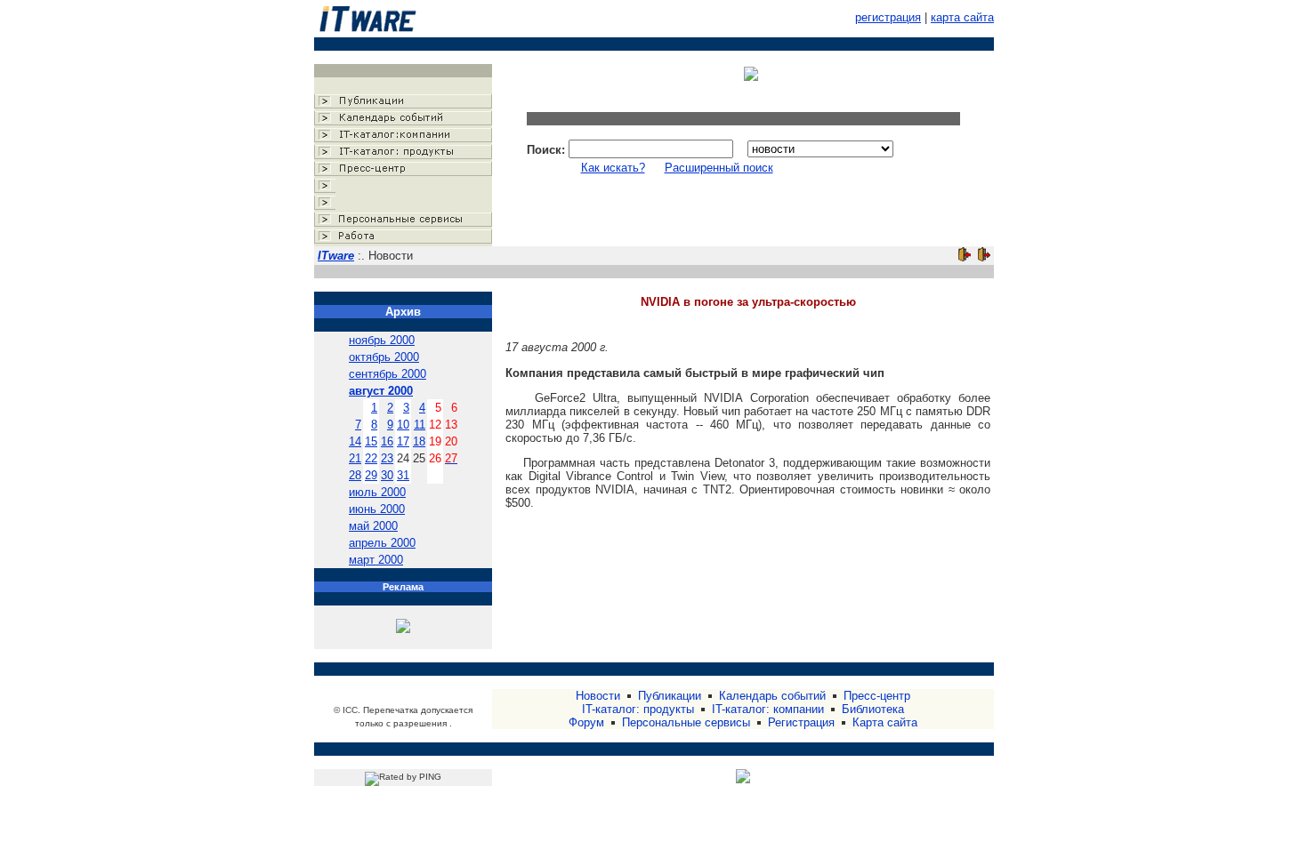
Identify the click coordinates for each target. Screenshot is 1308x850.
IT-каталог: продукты (638, 709)
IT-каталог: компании (768, 709)
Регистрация (801, 722)
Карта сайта (884, 722)
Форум (586, 722)
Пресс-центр (877, 695)
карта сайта (962, 17)
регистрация (888, 17)
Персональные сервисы (686, 722)
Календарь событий (772, 695)
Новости (598, 695)
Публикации (669, 695)
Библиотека (873, 709)
